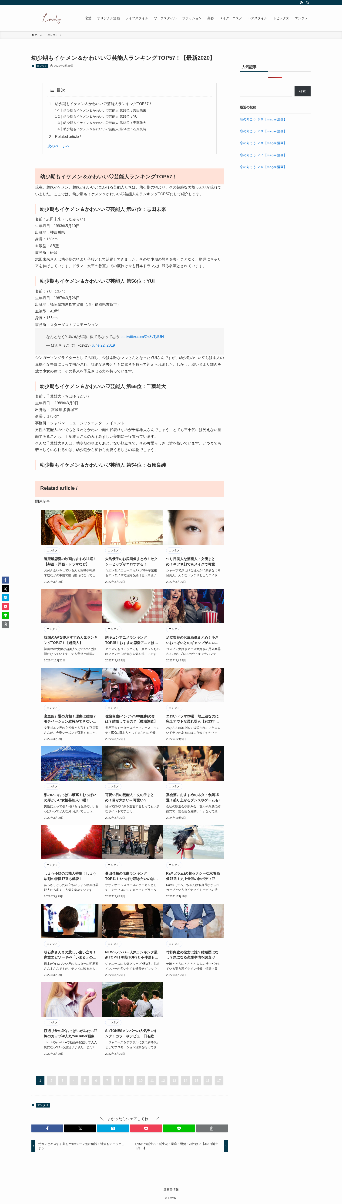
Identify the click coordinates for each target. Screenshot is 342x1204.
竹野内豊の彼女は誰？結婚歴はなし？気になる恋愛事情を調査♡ (192, 954)
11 (152, 1080)
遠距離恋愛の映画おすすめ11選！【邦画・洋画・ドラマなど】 (70, 561)
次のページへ (58, 146)
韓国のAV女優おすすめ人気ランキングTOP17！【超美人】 (70, 640)
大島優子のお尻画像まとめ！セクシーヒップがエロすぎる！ (131, 561)
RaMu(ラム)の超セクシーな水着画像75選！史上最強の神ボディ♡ (193, 876)
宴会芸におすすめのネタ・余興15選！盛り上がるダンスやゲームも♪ (193, 797)
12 (163, 1080)
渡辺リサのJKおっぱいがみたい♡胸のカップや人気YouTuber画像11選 (71, 1034)
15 (196, 1080)
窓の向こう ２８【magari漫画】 (263, 143)
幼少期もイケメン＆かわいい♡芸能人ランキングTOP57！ (103, 104)
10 (141, 1080)
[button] (47, 1128)
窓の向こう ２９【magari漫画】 (263, 131)
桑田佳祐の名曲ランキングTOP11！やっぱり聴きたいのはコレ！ (131, 876)
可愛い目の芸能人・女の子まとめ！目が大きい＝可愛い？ (129, 797)
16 (208, 1080)
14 (185, 1080)
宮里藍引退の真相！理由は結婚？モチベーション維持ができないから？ (70, 719)
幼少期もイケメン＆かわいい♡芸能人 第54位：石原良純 (104, 129)
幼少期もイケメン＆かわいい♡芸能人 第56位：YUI (100, 116)
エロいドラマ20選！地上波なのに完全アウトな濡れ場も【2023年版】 (192, 719)
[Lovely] (52, 18)
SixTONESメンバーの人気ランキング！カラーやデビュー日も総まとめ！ (131, 1034)
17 (219, 1080)
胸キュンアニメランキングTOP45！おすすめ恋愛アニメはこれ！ (131, 640)
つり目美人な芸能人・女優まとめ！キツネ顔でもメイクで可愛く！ (190, 562)
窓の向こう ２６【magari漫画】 (263, 167)
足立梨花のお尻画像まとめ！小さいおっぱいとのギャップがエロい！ (192, 640)
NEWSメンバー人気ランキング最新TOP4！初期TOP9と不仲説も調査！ (131, 955)
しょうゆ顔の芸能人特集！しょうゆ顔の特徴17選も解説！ (70, 876)
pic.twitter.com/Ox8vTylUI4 (142, 337)
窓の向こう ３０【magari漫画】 (263, 119)
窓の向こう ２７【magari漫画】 (263, 155)
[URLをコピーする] (212, 1128)
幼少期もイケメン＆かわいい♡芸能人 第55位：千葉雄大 (104, 123)
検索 (302, 91)
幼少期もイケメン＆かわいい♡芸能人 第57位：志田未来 (104, 110)
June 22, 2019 (103, 345)
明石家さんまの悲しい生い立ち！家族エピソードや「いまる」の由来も (70, 955)
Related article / (68, 137)
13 (174, 1080)
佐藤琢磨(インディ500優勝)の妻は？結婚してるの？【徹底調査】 (131, 718)
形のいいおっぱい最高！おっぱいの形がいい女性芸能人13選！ (70, 797)
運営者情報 (171, 1189)
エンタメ (42, 65)
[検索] (308, 2)
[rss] (301, 2)
